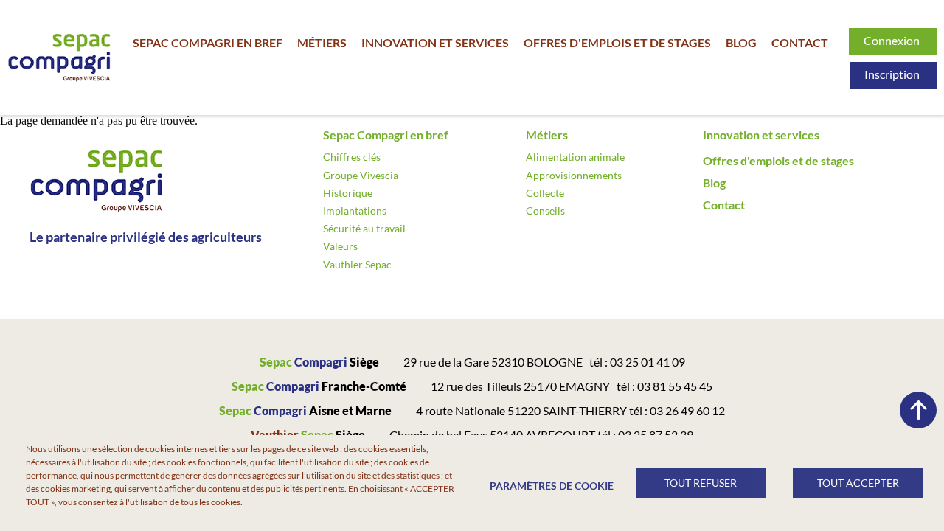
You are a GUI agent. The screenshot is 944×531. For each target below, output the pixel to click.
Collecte (545, 193)
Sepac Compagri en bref (207, 42)
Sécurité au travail (364, 228)
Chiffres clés (352, 156)
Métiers (322, 42)
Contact (799, 42)
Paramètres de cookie (549, 485)
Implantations (354, 210)
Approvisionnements (574, 175)
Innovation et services (435, 42)
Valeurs (340, 246)
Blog (741, 42)
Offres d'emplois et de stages (617, 42)
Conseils (545, 210)
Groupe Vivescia (360, 175)
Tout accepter (858, 483)
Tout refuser (700, 483)
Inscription (893, 74)
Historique (347, 193)
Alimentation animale (575, 156)
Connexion (893, 40)
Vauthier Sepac (357, 264)
